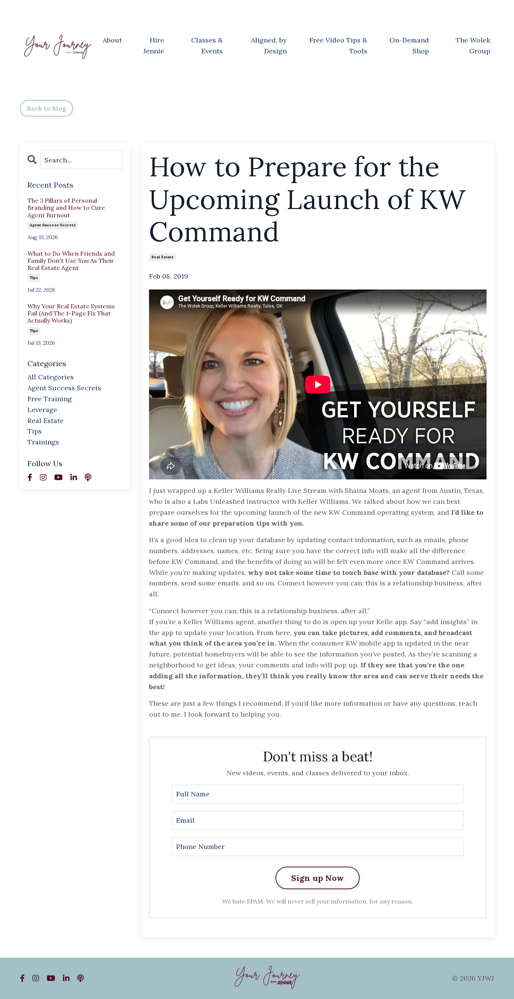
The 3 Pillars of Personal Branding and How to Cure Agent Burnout (66, 207)
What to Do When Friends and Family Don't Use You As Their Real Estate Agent (71, 260)
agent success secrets (53, 225)
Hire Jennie (153, 45)
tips (34, 277)
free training (49, 398)
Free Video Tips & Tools (338, 45)
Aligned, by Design (269, 45)
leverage (42, 409)
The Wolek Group (473, 45)
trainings (43, 442)
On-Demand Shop (409, 45)
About (112, 40)
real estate (162, 257)
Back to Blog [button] (46, 108)
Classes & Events (207, 45)
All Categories (50, 377)
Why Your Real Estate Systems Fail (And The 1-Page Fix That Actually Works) (71, 313)
